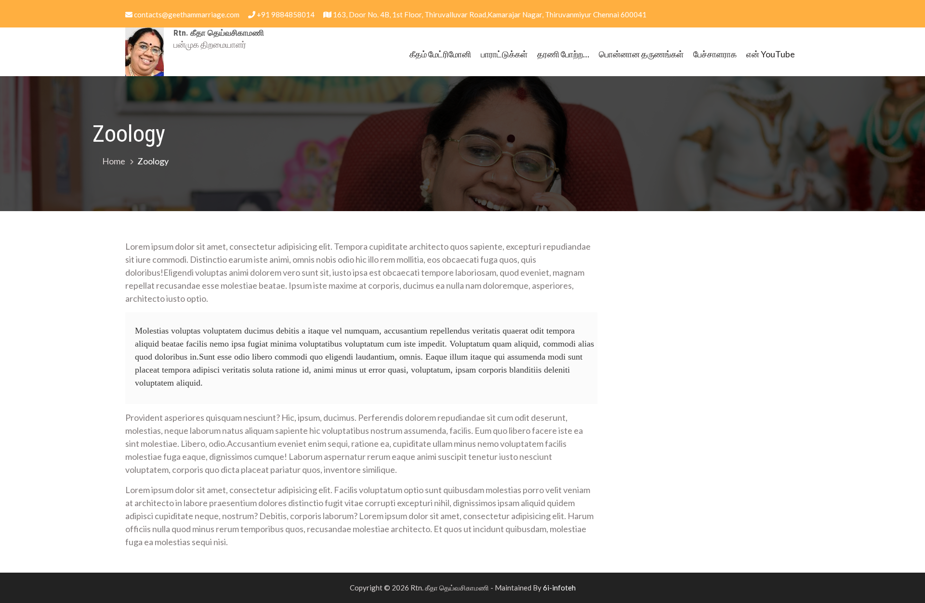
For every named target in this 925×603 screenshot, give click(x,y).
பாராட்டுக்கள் (504, 54)
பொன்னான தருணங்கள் (641, 54)
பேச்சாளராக (715, 54)
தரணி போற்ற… (563, 54)
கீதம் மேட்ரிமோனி (440, 54)
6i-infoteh (559, 587)
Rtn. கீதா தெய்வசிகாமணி (218, 33)
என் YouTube (770, 54)
